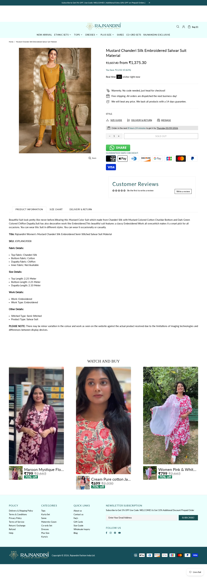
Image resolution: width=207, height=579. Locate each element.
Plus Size (45, 533)
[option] (36, 423)
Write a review (183, 191)
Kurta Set (45, 514)
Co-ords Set (46, 525)
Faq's (76, 518)
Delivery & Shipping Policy (21, 510)
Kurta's (44, 536)
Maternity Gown (48, 522)
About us (78, 510)
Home (11, 42)
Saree (43, 518)
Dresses (45, 529)
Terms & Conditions (18, 514)
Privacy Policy (15, 518)
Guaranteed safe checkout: (122, 153)
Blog (76, 533)
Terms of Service (16, 522)
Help (11, 533)
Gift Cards (78, 522)
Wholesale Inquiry (82, 529)
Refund (12, 529)
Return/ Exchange (17, 525)
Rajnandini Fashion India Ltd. (103, 26)
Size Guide (78, 525)
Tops (43, 510)
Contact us (78, 514)
